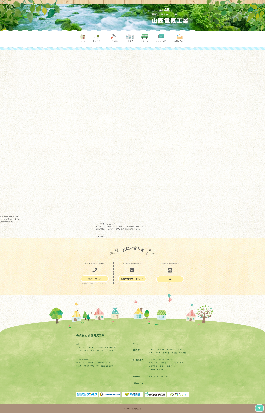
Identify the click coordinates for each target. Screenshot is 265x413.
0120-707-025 (95, 278)
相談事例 (182, 353)
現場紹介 (170, 350)
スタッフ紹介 (154, 376)
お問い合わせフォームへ (132, 278)
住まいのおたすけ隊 (156, 369)
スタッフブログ (154, 353)
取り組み (164, 376)
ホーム (135, 343)
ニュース (152, 350)
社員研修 (166, 353)
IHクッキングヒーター (166, 360)
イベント (161, 350)
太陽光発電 (153, 366)
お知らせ (136, 350)
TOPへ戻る (100, 236)
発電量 (174, 353)
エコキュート (166, 363)
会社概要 (136, 376)
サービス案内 (137, 360)
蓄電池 (162, 366)
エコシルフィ (154, 363)
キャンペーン (181, 350)
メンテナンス (178, 363)
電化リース (171, 366)
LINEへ (170, 279)
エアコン (152, 360)
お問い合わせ (137, 383)
